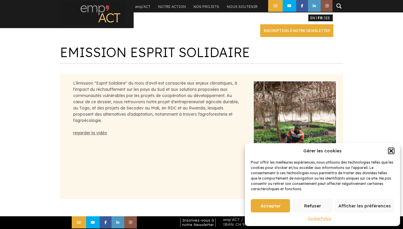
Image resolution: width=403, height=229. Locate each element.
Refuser (312, 206)
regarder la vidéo (90, 133)
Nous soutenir (242, 6)
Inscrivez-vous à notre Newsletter (198, 222)
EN (312, 18)
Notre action (172, 6)
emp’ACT (142, 6)
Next (345, 122)
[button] (391, 151)
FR (320, 18)
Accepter (271, 206)
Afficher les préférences (364, 206)
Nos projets (206, 6)
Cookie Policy (319, 218)
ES (327, 18)
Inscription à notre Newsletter (296, 30)
